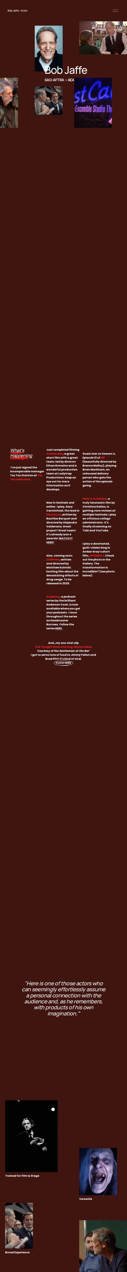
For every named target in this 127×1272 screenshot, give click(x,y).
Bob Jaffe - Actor (18, 10)
